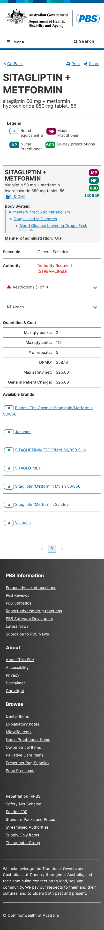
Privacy (12, 675)
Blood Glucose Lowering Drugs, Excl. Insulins (53, 227)
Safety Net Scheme (23, 803)
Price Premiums (20, 770)
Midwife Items (18, 731)
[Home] (52, 19)
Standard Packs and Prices (30, 819)
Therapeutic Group (23, 842)
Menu (19, 42)
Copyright (15, 690)
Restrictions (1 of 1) (30, 287)
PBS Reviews (17, 595)
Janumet (23, 431)
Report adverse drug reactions (34, 610)
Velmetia (23, 522)
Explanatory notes (22, 724)
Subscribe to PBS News (27, 634)
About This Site (20, 659)
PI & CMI (17, 196)
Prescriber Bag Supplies (27, 762)
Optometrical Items (23, 747)
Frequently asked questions (31, 587)
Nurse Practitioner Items (28, 739)
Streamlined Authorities (27, 827)
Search (86, 41)
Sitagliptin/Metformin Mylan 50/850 (48, 486)
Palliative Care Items (24, 755)
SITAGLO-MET (28, 468)
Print (76, 63)
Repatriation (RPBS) (24, 796)
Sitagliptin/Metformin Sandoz (42, 504)
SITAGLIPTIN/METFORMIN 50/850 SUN (50, 449)
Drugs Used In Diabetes (35, 218)
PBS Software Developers (29, 618)
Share (94, 63)
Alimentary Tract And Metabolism (39, 212)
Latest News (17, 626)
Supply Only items (22, 834)
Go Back (15, 63)
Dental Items (17, 716)
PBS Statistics (18, 603)
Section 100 (16, 811)
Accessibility (17, 667)
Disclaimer (15, 682)
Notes (18, 306)
